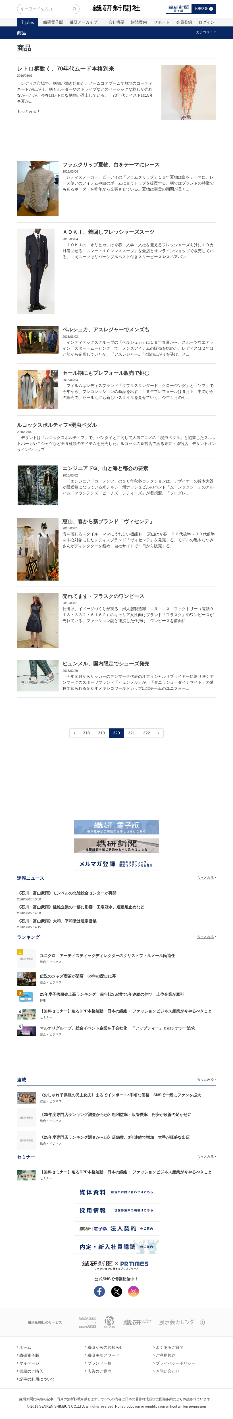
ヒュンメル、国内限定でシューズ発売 (106, 663)
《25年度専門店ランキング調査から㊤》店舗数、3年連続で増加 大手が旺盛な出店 (115, 1137)
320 (116, 733)
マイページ (29, 1363)
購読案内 (139, 22)
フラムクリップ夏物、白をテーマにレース (111, 164)
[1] (26, 958)
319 (101, 733)
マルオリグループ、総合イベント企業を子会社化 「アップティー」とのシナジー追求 (117, 1028)
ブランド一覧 (99, 1363)
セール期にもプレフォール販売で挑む (106, 373)
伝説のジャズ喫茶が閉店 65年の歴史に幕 (78, 976)
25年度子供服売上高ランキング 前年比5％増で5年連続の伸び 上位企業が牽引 (112, 994)
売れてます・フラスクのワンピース (103, 596)
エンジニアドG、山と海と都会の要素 (105, 468)
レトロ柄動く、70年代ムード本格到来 (65, 68)
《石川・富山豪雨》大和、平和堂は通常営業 (57, 921)
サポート (162, 22)
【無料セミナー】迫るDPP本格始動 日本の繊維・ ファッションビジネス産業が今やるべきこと (126, 1011)
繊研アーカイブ (83, 22)
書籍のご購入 (31, 1371)
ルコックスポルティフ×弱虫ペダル (57, 425)
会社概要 (116, 22)
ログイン (207, 22)
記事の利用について (37, 1379)
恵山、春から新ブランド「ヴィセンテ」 (109, 521)
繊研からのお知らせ (105, 1347)
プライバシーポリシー (175, 1363)
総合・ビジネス (51, 962)
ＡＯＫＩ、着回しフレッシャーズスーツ (109, 232)
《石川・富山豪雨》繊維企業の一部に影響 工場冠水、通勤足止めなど (80, 907)
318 (86, 733)
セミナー (46, 1017)
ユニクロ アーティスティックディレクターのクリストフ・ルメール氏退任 (107, 955)
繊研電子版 (53, 22)
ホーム (25, 1347)
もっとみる (27, 111)
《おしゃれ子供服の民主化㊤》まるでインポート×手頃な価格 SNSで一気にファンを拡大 (120, 1095)
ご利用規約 (166, 1355)
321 (131, 733)
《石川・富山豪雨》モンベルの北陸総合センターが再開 (66, 893)
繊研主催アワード (103, 1355)
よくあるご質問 (170, 1347)
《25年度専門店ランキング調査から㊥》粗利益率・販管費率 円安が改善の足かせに (116, 1114)
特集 (43, 1000)
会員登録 (184, 22)
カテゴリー (204, 32)
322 (146, 733)
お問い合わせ (168, 1371)
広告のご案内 (99, 1371)
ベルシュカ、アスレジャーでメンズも (106, 329)
